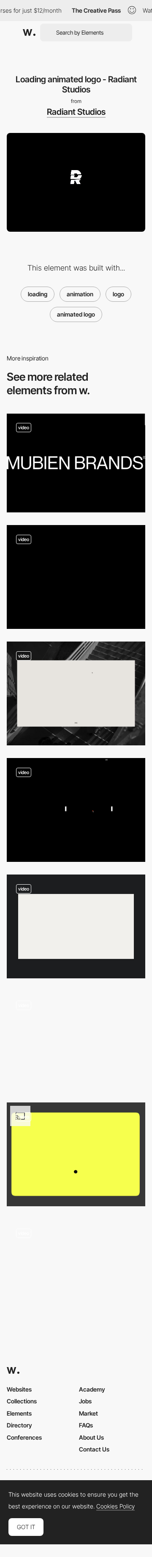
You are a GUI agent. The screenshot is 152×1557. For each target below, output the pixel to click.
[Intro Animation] (76, 926)
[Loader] (76, 693)
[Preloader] (76, 810)
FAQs (86, 1425)
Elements (19, 1413)
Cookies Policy (115, 1506)
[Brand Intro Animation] (76, 577)
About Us (91, 1437)
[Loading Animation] (76, 1154)
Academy (92, 1389)
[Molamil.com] (76, 1268)
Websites (19, 1389)
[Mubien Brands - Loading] (76, 463)
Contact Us (94, 1449)
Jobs (85, 1401)
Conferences (24, 1437)
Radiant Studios (76, 112)
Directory (19, 1425)
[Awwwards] (29, 32)
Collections (22, 1401)
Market (88, 1413)
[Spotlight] (76, 1040)
